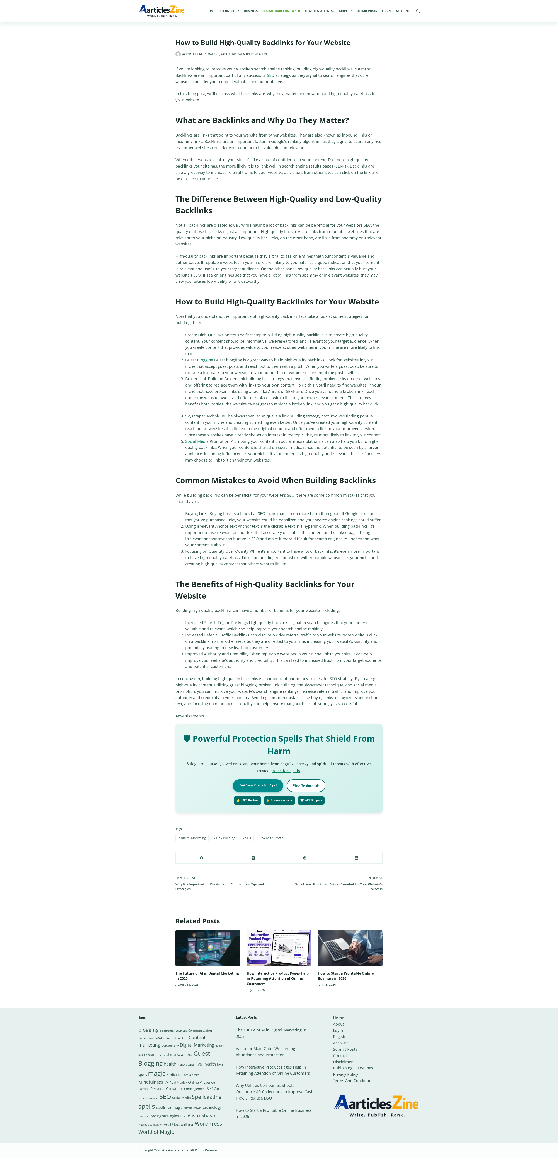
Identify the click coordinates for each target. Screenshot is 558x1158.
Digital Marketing (192, 838)
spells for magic (169, 1107)
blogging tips (167, 1030)
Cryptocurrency (170, 1045)
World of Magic (156, 1131)
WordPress (208, 1123)
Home (210, 11)
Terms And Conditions (353, 1080)
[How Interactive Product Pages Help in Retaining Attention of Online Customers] (279, 948)
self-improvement (148, 1098)
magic (156, 1073)
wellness (187, 1124)
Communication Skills (151, 1038)
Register (340, 1036)
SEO (270, 75)
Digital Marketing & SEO (281, 11)
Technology (229, 11)
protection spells (285, 770)
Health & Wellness (319, 11)
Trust (183, 1116)
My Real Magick (175, 1082)
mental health (191, 1074)
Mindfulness (150, 1082)
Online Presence (201, 1082)
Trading (143, 1116)
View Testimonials (306, 785)
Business (251, 11)
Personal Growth (165, 1088)
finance (150, 1054)
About (338, 1024)
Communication (200, 1030)
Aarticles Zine (178, 1150)
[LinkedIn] (357, 858)
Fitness (188, 1054)
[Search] (418, 11)
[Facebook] (201, 858)
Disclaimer (343, 1061)
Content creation (176, 1038)
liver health (206, 1064)
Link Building (224, 838)
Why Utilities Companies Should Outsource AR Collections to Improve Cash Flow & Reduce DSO (274, 1092)
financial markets (169, 1054)
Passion (144, 1089)
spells (146, 1106)
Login (386, 11)
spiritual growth (192, 1107)
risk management (193, 1088)
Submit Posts (367, 11)
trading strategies (164, 1115)
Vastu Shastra (202, 1115)
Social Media (197, 441)
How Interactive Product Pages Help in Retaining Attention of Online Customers (278, 978)
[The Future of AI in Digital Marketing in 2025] (207, 948)
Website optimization (150, 1124)
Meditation (174, 1074)
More (343, 11)
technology (211, 1107)
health (170, 1064)
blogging (148, 1029)
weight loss (171, 1124)
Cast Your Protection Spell (257, 785)
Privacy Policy (345, 1074)
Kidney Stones (185, 1064)
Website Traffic (271, 838)
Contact (340, 1055)
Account (403, 11)
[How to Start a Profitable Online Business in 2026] (350, 948)
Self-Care (214, 1088)
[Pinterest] (305, 858)
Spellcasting (207, 1096)
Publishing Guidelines (353, 1068)
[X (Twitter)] (253, 858)
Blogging (205, 360)
